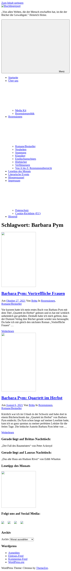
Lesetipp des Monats (19, 171)
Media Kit (20, 110)
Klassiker (20, 155)
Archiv (5, 539)
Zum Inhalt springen (12, 2)
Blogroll (12, 216)
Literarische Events (18, 174)
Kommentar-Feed (17, 559)
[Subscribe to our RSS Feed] (17, 524)
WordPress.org (16, 562)
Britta (34, 300)
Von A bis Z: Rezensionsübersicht (33, 168)
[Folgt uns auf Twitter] (10, 524)
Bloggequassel (16, 177)
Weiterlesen (7, 331)
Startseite (13, 77)
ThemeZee (42, 568)
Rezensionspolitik (24, 113)
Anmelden (14, 552)
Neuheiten (20, 149)
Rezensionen (48, 300)
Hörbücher (21, 161)
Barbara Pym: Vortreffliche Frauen (33, 293)
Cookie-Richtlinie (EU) (28, 213)
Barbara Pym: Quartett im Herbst (31, 398)
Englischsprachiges (25, 158)
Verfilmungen (22, 165)
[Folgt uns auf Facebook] (4, 524)
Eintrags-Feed (15, 555)
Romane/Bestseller (25, 146)
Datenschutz (22, 210)
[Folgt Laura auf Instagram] (23, 524)
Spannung (20, 152)
